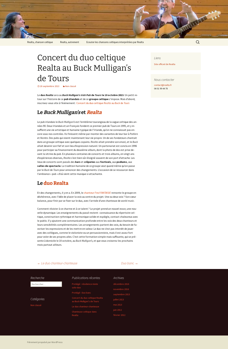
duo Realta (56, 183)
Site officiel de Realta (164, 64)
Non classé (70, 86)
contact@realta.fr (163, 85)
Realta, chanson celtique (40, 42)
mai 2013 (117, 304)
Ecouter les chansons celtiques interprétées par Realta (115, 42)
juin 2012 (117, 309)
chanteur (97, 192)
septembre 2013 (121, 294)
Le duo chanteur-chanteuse (57, 263)
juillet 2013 (118, 299)
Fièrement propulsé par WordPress (45, 342)
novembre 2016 (121, 289)
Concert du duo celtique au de (102, 103)
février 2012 (119, 315)
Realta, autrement (69, 42)
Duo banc (129, 263)
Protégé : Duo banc (81, 292)
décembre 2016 (121, 284)
